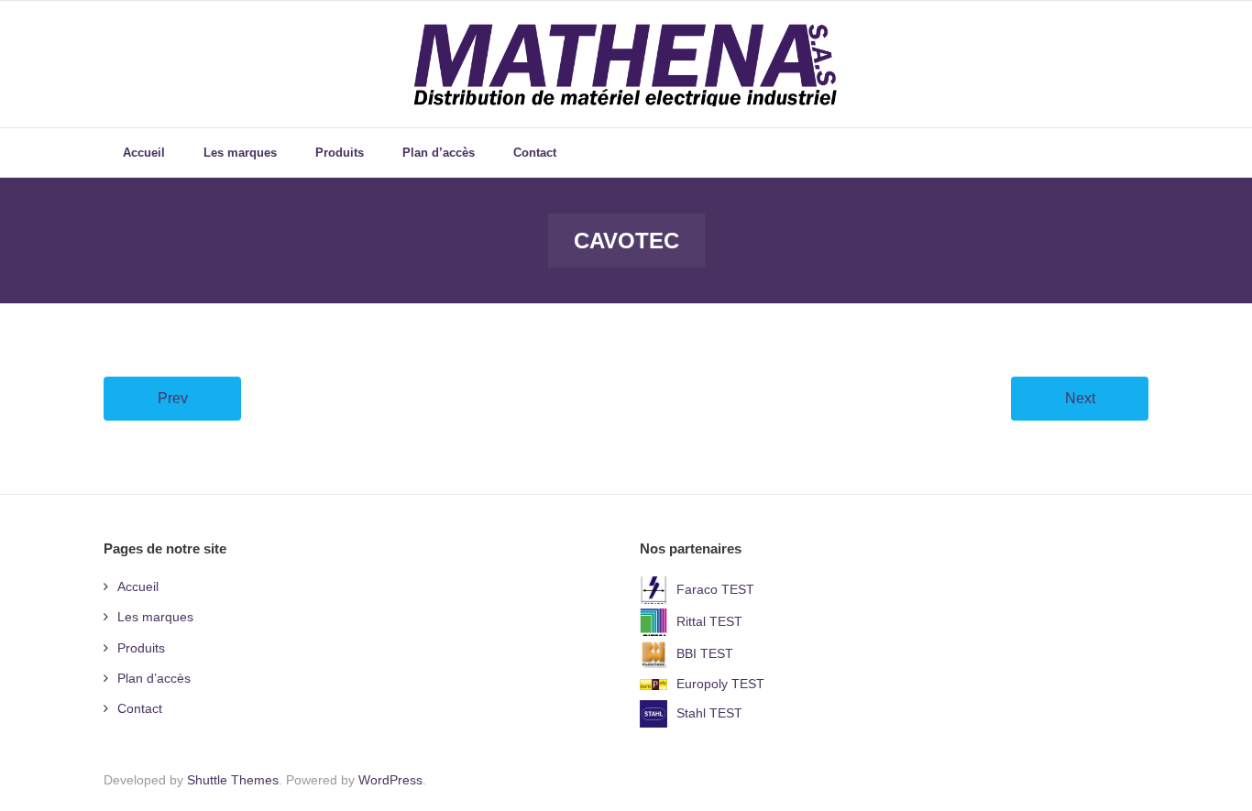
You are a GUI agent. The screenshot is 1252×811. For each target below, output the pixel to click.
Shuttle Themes (233, 780)
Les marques (155, 616)
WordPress (390, 780)
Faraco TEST (715, 589)
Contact (139, 708)
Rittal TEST (709, 621)
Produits (141, 648)
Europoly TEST (720, 683)
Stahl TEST (709, 713)
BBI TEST (704, 653)
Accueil (138, 586)
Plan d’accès (154, 678)
